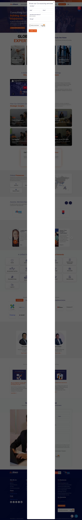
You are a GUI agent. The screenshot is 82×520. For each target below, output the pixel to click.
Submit (31, 30)
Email (31, 10)
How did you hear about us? (35, 14)
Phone (44, 10)
